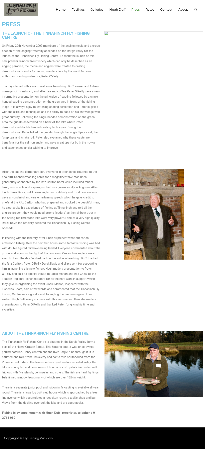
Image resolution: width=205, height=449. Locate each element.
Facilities (78, 9)
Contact (166, 9)
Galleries (96, 9)
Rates (150, 9)
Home (61, 9)
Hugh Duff (117, 9)
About (183, 9)
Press (135, 9)
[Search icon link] (196, 10)
